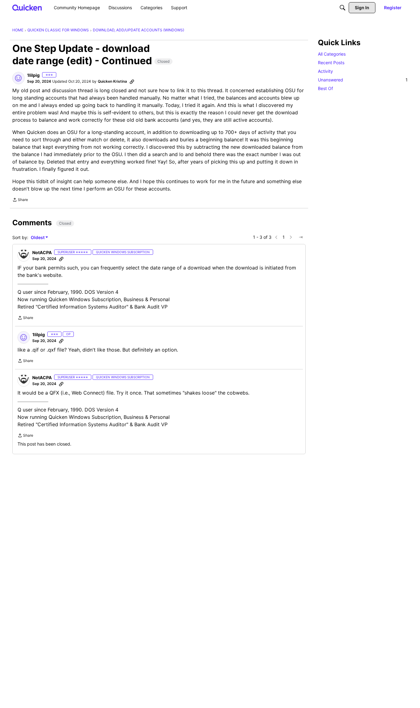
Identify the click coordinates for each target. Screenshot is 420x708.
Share (20, 200)
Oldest (38, 238)
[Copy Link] (132, 81)
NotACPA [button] (42, 252)
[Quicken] (27, 7)
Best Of (325, 88)
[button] (18, 78)
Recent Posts (331, 62)
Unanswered (363, 79)
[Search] (342, 7)
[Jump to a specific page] (301, 237)
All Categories (332, 54)
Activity (325, 71)
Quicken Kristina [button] (112, 81)
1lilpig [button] (33, 75)
